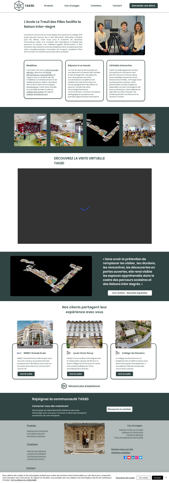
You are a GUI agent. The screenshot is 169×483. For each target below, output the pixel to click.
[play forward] (152, 130)
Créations (32, 444)
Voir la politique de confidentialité (23, 480)
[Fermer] (166, 477)
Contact (31, 468)
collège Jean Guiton (35, 92)
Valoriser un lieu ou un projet (131, 430)
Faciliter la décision (135, 435)
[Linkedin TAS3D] (132, 457)
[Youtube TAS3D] (129, 457)
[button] (72, 5)
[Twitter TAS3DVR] (140, 457)
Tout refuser (143, 477)
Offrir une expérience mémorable (128, 437)
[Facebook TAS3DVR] (125, 457)
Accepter (157, 477)
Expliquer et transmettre (132, 432)
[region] (35, 350)
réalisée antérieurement (37, 94)
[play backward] (17, 130)
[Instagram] (136, 457)
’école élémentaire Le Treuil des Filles (39, 73)
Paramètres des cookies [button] (125, 477)
